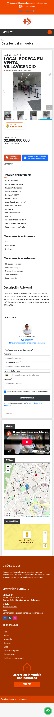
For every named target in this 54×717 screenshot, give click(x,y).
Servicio (7, 643)
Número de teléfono (12, 371)
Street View (16, 126)
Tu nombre (9, 354)
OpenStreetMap (43, 516)
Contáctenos (9, 654)
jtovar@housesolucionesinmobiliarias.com (28, 343)
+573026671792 (28, 6)
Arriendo (8, 639)
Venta (6, 635)
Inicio (3, 40)
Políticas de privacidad (14, 658)
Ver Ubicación (26, 540)
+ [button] (8, 466)
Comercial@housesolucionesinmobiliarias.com (23, 613)
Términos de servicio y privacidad (14, 699)
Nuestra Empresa (11, 650)
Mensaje (8, 379)
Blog (6, 647)
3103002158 (28, 340)
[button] (50, 74)
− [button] (8, 470)
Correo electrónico (12, 362)
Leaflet (28, 516)
